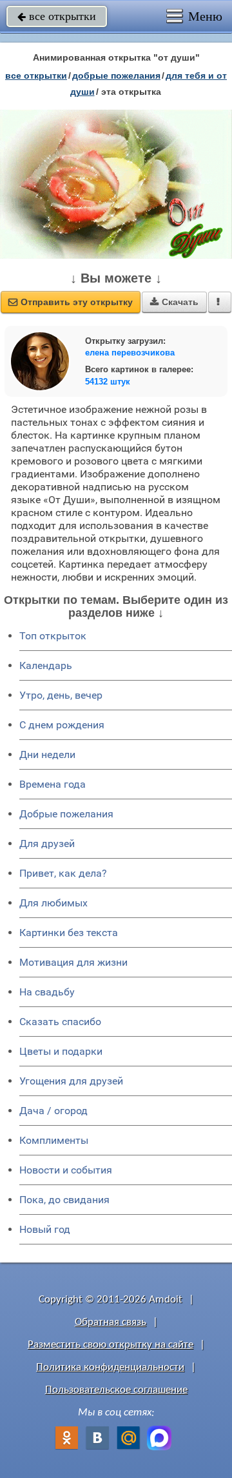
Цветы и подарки (60, 1051)
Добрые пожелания (66, 814)
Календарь (45, 665)
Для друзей (47, 843)
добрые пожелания (116, 75)
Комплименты (53, 1140)
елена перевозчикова (130, 352)
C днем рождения (61, 725)
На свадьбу (47, 992)
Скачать (174, 302)
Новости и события (65, 1170)
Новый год (44, 1229)
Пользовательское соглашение (116, 1389)
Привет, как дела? (63, 873)
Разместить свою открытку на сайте (110, 1344)
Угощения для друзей (71, 1081)
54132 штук (107, 381)
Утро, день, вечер (60, 695)
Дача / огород (53, 1110)
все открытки (56, 16)
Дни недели (47, 754)
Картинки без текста (68, 932)
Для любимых (53, 903)
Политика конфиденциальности (110, 1367)
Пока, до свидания (64, 1199)
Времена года (52, 784)
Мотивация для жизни (73, 962)
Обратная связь (110, 1322)
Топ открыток (52, 636)
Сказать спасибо (60, 1021)
